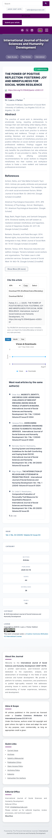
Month (15, 339)
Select (34, 286)
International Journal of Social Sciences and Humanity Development (26, 43)
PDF (8, 96)
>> (15, 516)
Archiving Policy (13, 770)
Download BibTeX (16, 296)
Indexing (10, 774)
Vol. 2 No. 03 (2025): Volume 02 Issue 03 (23, 535)
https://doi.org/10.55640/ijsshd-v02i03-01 (25, 90)
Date (8, 339)
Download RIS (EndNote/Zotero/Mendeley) (26, 291)
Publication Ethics (14, 762)
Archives (10, 754)
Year (22, 339)
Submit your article (12, 22)
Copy (26, 286)
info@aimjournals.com (18, 807)
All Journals (26, 16)
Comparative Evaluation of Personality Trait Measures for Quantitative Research (25, 497)
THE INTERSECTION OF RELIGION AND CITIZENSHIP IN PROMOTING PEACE (27, 474)
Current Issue (12, 750)
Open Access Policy (15, 766)
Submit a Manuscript (15, 758)
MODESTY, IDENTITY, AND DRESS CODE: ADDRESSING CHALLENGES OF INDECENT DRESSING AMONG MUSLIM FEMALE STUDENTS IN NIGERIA (26, 400)
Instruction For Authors (16, 778)
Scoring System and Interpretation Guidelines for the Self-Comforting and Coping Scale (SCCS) (27, 451)
